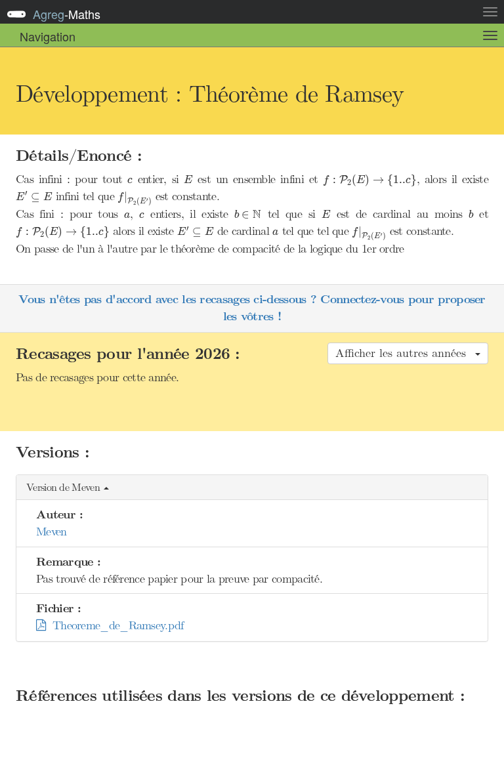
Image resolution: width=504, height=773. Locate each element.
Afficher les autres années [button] (404, 353)
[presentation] (130, 180)
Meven (51, 531)
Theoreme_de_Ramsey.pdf (114, 625)
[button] (252, 488)
